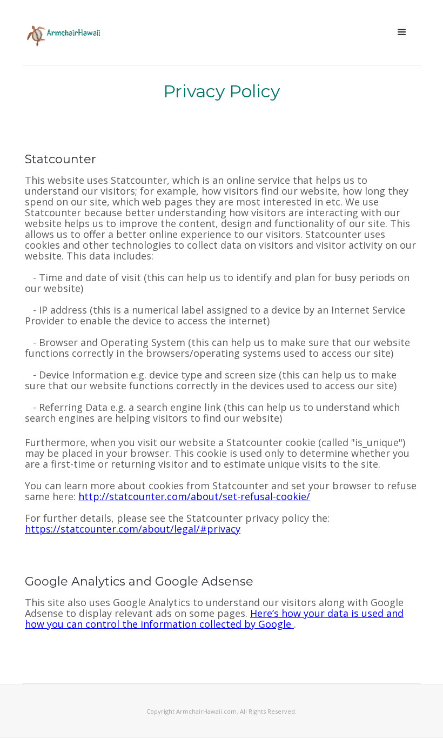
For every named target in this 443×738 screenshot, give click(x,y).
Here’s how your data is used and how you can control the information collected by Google (214, 618)
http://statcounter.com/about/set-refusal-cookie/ (194, 496)
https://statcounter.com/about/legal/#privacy (132, 528)
